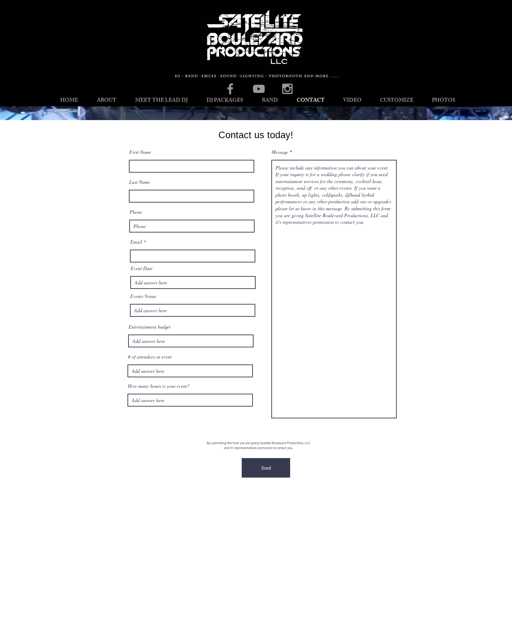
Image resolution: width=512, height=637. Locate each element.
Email (136, 241)
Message (280, 152)
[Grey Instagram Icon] (287, 88)
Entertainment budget (150, 326)
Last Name (139, 182)
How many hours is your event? (158, 386)
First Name (140, 152)
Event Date (142, 268)
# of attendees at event (150, 356)
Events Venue (143, 296)
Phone (136, 212)
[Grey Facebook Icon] (230, 88)
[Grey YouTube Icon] (258, 88)
